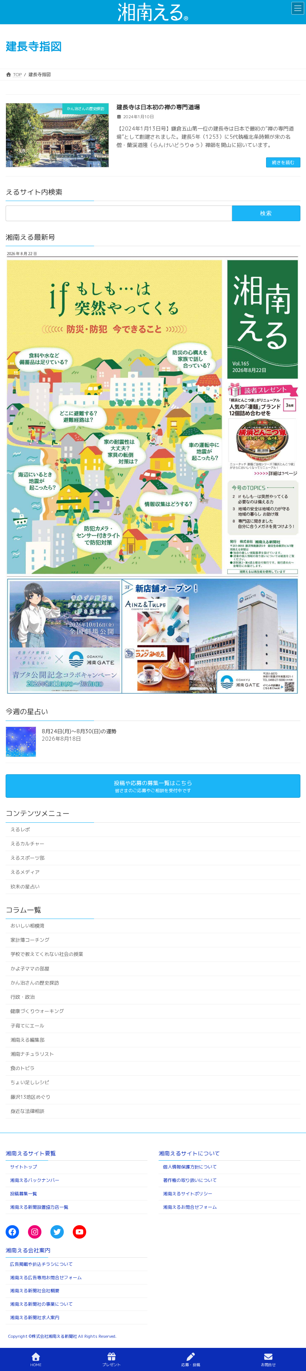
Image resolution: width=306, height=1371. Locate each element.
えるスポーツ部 (27, 858)
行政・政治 (22, 997)
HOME (35, 1364)
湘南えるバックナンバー (34, 1180)
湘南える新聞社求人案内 (34, 1317)
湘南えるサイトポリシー (187, 1193)
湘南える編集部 (27, 1039)
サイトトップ (23, 1167)
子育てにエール (27, 1025)
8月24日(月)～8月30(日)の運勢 (79, 731)
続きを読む (283, 162)
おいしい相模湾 (27, 925)
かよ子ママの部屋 (29, 968)
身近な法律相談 (27, 1111)
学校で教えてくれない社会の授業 (46, 954)
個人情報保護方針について (190, 1167)
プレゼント (111, 1364)
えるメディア (25, 872)
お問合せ (268, 1364)
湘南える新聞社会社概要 (34, 1290)
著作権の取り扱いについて (190, 1180)
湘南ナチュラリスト (32, 1054)
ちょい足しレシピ (29, 1082)
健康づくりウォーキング (37, 1011)
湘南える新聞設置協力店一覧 (39, 1207)
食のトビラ (22, 1068)
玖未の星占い (25, 886)
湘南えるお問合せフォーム (190, 1207)
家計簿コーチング (29, 940)
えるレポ (20, 829)
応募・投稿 (190, 1364)
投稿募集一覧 (23, 1193)
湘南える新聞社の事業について (41, 1304)
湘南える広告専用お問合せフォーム (46, 1277)
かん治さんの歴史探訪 (34, 982)
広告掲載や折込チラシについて (41, 1264)
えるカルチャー (27, 843)
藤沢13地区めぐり (30, 1097)
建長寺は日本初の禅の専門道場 (158, 107)
